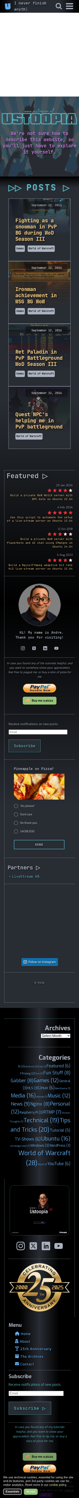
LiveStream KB (25, 876)
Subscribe (24, 745)
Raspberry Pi (31, 1112)
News (20, 1104)
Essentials (12, 1491)
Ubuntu (55, 1138)
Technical (41, 1120)
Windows (39, 1145)
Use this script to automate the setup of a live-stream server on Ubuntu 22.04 (40, 519)
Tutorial (60, 1130)
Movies (41, 1096)
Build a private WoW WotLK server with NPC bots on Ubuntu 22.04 (41, 497)
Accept (30, 1491)
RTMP (52, 1112)
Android (31, 1066)
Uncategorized (20, 1145)
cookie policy (57, 1484)
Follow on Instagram (42, 961)
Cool (42, 1066)
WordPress (59, 1145)
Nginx (40, 1104)
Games (46, 1080)
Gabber (22, 1081)
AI (21, 1066)
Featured (58, 1066)
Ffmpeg (27, 1073)
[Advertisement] (39, 54)
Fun (39, 1073)
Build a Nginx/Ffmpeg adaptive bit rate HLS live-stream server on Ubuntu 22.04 (41, 567)
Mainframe (62, 1088)
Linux (46, 1087)
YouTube (58, 1163)
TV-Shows (28, 1139)
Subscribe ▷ (30, 1408)
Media (23, 1095)
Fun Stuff (56, 1073)
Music (59, 1095)
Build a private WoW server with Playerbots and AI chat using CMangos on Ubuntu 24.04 (40, 542)
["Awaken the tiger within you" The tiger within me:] (23, 938)
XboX (42, 1164)
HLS (32, 1088)
